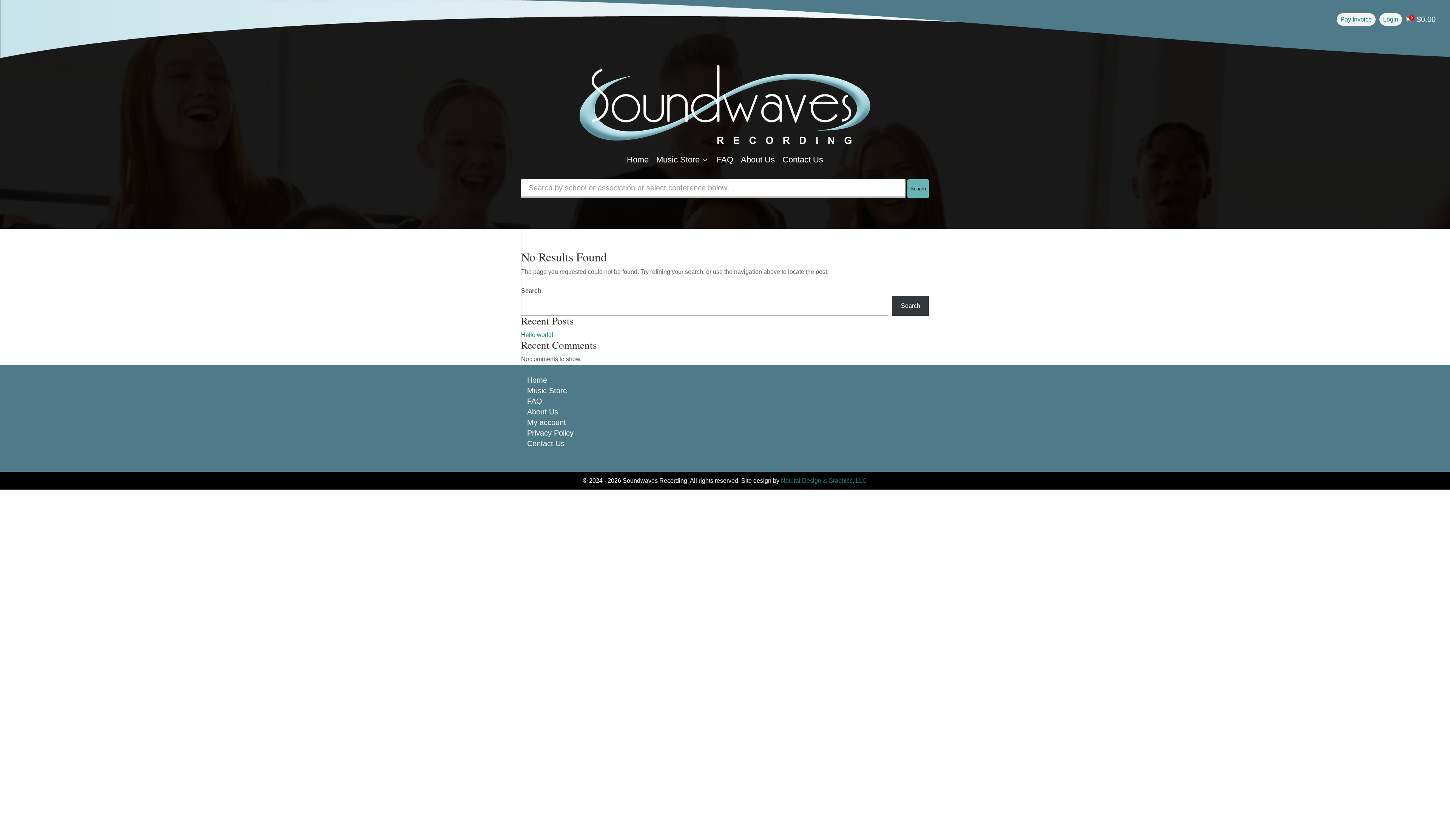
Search (918, 189)
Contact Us (802, 159)
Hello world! (537, 335)
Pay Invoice (1356, 19)
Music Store (682, 159)
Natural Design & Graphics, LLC (824, 481)
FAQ (725, 159)
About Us (758, 159)
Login (1390, 19)
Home (638, 159)
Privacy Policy (550, 433)
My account (546, 422)
